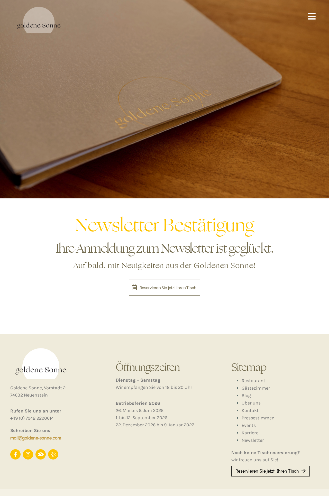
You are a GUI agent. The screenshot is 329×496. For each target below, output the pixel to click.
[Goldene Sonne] (53, 454)
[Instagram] (28, 454)
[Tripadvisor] (40, 454)
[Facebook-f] (15, 454)
